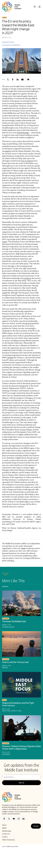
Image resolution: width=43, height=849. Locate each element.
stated (4, 242)
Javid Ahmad (6, 754)
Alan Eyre (5, 667)
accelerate (27, 278)
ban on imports (27, 161)
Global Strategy (23, 133)
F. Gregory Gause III (8, 627)
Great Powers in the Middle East (11, 45)
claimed (10, 357)
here (12, 561)
